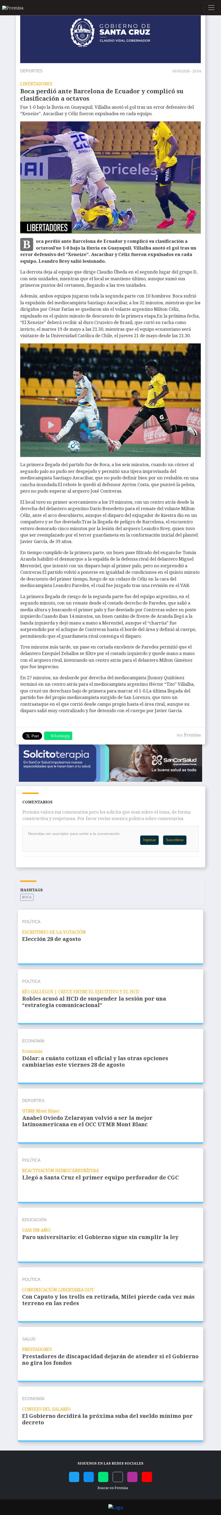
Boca (27, 897)
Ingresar (149, 840)
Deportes (31, 71)
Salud (29, 1339)
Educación (34, 1220)
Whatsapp (60, 735)
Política (31, 922)
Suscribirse (175, 840)
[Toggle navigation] (211, 7)
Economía (33, 1041)
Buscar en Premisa (112, 1487)
